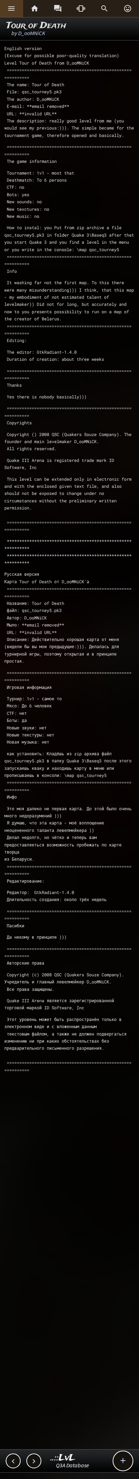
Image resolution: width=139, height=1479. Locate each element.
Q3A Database (72, 1465)
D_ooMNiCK (31, 33)
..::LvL (63, 1458)
